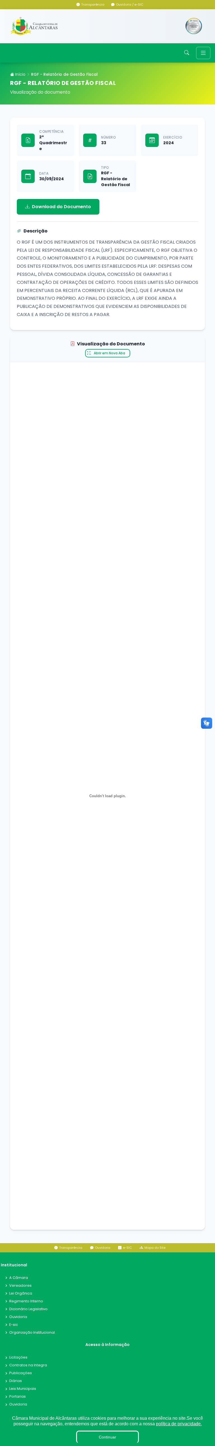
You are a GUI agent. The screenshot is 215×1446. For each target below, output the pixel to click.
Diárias (15, 1381)
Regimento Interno (26, 1301)
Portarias (17, 1396)
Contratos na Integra (28, 1365)
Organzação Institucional (32, 1333)
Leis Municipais (22, 1389)
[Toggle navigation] (203, 53)
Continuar (107, 1437)
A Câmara (18, 1278)
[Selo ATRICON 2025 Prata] (194, 26)
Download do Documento (61, 206)
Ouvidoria (18, 1317)
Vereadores (20, 1286)
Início (19, 74)
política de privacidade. (179, 1423)
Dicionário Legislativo (28, 1309)
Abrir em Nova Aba (109, 353)
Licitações (18, 1357)
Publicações (20, 1373)
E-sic (13, 1325)
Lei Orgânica (20, 1293)
